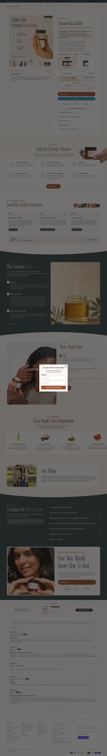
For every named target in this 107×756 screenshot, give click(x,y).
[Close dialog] (66, 366)
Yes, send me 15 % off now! (53, 387)
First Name (44, 375)
